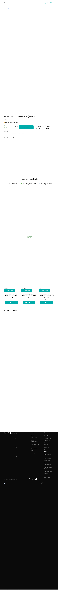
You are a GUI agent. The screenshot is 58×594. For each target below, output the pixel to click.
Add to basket (27, 127)
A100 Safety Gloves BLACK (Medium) (46, 296)
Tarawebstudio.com (24, 589)
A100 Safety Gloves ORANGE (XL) (29, 296)
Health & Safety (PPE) (15, 134)
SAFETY (23, 134)
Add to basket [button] (9, 290)
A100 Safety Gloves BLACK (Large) (11, 296)
